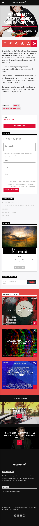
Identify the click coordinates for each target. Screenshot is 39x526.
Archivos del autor (19, 126)
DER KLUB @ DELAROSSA (9, 212)
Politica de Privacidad (21, 508)
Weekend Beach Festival (11, 108)
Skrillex (16, 105)
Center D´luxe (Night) (10, 281)
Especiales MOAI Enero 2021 (20, 310)
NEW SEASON (5, 216)
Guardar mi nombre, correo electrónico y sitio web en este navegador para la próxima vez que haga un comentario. (22, 182)
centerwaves (18, 31)
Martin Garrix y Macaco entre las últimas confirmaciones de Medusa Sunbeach (19, 435)
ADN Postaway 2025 (8, 202)
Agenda (5, 331)
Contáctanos (15, 510)
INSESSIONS (5, 209)
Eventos (19, 12)
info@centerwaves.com (12, 492)
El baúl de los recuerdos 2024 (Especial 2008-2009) (18, 206)
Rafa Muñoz (6, 385)
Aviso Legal (7, 508)
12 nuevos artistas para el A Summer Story (20, 410)
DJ (3, 299)
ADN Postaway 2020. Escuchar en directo (20, 374)
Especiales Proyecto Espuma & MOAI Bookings (20, 342)
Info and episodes (19, 268)
